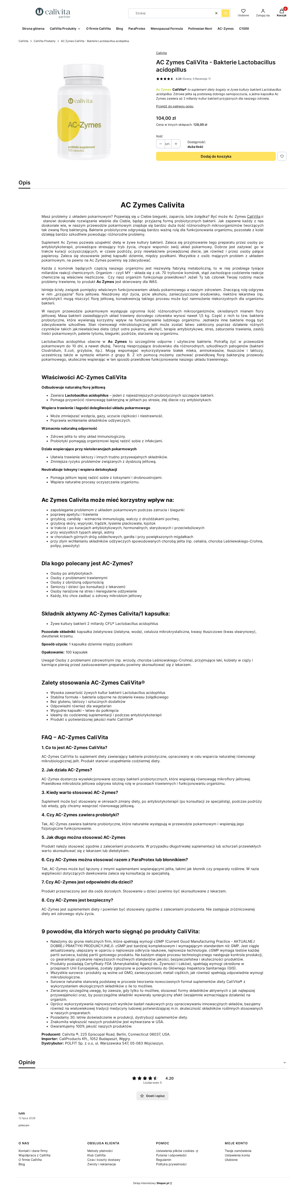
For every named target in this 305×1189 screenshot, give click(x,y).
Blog (22, 1164)
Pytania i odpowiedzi (171, 1155)
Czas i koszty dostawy (103, 1160)
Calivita (161, 53)
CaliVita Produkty (45, 41)
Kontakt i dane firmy (33, 1151)
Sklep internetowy (151, 1183)
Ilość (159, 136)
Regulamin (163, 1160)
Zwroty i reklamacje (101, 1164)
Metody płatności (100, 1151)
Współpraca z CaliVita (34, 1155)
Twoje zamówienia (238, 1151)
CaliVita (23, 41)
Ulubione (231, 1160)
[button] (225, 13)
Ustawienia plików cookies (175, 1151)
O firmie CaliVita (30, 1160)
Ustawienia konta (237, 1155)
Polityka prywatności (171, 1164)
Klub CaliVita (96, 1155)
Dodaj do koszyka (216, 156)
